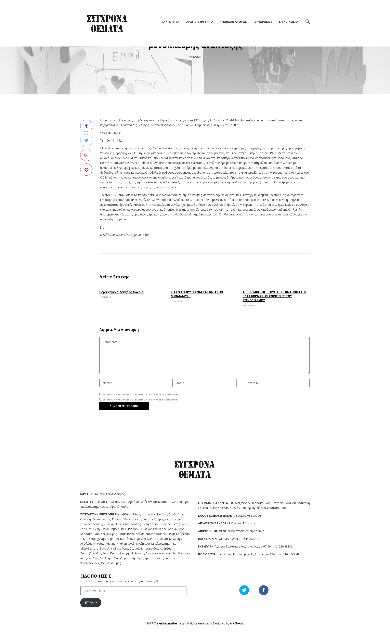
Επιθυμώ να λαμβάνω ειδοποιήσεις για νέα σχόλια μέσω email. (141, 394)
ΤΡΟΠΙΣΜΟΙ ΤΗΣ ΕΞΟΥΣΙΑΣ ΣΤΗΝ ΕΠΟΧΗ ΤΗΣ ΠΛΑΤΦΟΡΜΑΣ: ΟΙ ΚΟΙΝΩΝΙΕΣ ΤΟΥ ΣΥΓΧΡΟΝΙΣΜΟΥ (275, 296)
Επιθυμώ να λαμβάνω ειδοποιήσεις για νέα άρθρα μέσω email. (140, 399)
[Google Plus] (86, 155)
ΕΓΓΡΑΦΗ (90, 602)
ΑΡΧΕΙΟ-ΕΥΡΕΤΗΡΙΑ (199, 22)
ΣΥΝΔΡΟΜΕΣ (263, 22)
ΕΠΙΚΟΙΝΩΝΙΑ (288, 22)
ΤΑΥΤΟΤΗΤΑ (170, 22)
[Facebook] (86, 126)
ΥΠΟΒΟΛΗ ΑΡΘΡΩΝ (233, 22)
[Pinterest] (86, 169)
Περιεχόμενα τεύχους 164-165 (121, 292)
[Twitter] (86, 140)
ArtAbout (236, 623)
